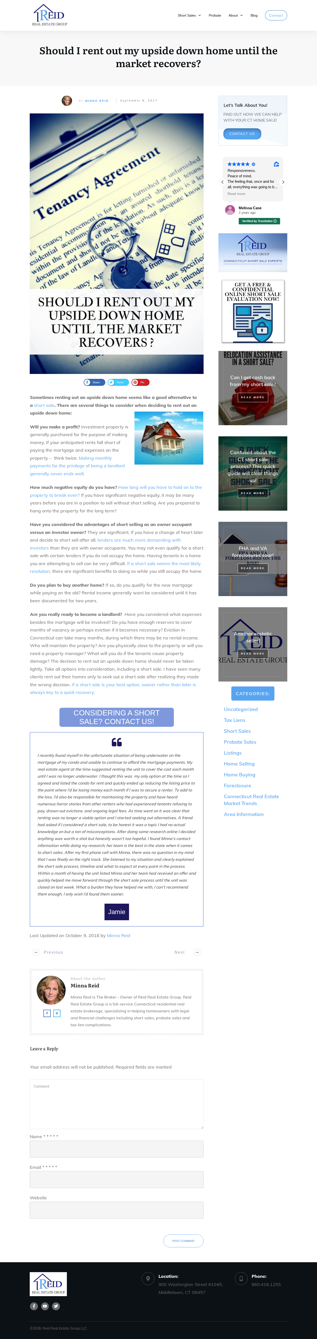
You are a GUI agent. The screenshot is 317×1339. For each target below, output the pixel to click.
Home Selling (239, 764)
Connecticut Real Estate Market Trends (251, 799)
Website (38, 1198)
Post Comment (183, 1241)
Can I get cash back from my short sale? (252, 388)
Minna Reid (97, 101)
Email (43, 1167)
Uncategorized (241, 709)
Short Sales (237, 731)
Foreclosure (237, 785)
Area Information (244, 814)
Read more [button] (236, 194)
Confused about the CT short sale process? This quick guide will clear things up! (252, 473)
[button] (283, 182)
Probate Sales (240, 742)
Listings (233, 753)
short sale (44, 405)
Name (44, 1136)
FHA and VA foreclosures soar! (252, 559)
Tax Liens (234, 720)
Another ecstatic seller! (252, 644)
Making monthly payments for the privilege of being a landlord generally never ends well (77, 465)
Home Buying (239, 774)
